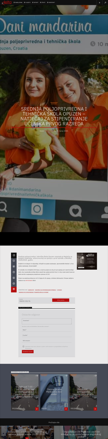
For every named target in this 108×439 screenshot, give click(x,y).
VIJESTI (28, 2)
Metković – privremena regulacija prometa (83, 409)
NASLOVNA (18, 2)
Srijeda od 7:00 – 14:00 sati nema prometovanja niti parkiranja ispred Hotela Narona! (25, 408)
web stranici (29, 297)
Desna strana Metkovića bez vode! (54, 409)
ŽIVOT (43, 2)
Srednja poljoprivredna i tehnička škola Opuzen (33, 309)
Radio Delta (49, 139)
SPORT (36, 2)
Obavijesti (54, 111)
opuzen (59, 307)
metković (31, 307)
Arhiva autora (60, 317)
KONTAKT (52, 2)
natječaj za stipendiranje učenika (45, 307)
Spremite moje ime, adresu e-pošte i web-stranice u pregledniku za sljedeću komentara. (46, 364)
